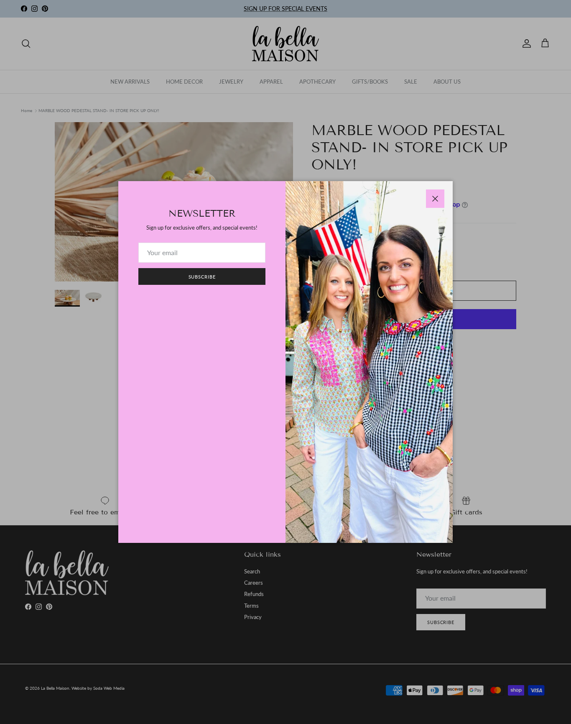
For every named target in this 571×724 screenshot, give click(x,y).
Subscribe (202, 276)
